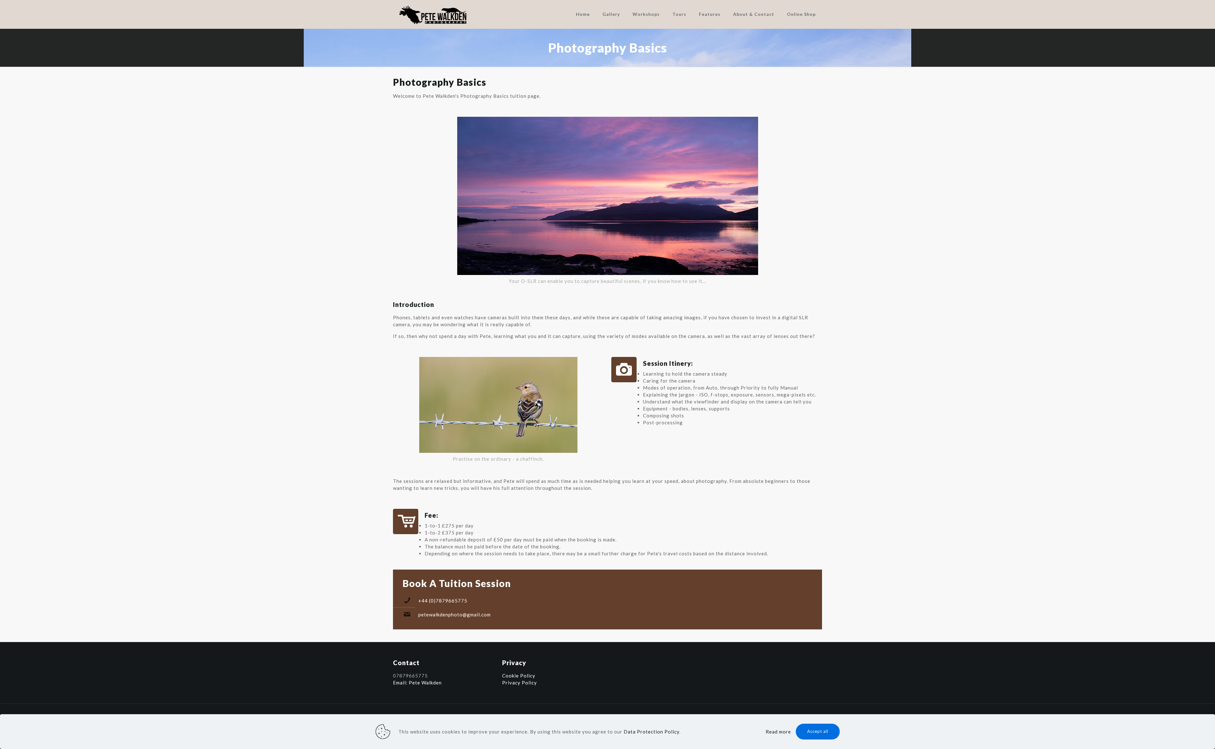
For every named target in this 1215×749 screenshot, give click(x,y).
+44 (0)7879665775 (442, 600)
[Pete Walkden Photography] (433, 14)
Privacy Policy (519, 682)
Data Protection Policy (651, 731)
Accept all (817, 731)
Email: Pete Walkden (417, 682)
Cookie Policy (518, 675)
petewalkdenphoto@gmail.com (454, 614)
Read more (778, 731)
